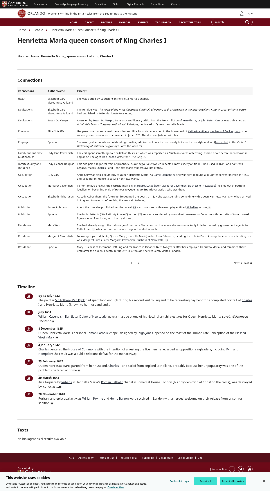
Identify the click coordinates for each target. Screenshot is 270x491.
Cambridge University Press (15, 4)
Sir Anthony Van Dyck (70, 300)
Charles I (101, 168)
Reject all (205, 481)
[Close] (264, 481)
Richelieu (192, 207)
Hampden (45, 354)
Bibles (116, 4)
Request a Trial (128, 457)
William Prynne (92, 398)
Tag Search (163, 22)
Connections (32, 91)
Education (100, 4)
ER (117, 196)
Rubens (66, 382)
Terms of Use (106, 457)
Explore (125, 22)
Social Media (185, 457)
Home (73, 22)
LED (200, 164)
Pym (229, 349)
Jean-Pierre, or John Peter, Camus (203, 120)
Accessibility (85, 457)
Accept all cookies (233, 481)
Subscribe (148, 457)
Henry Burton (119, 398)
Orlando (36, 13)
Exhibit (143, 22)
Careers (175, 4)
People (38, 30)
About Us (156, 4)
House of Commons (82, 349)
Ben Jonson (109, 157)
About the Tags (190, 22)
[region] (135, 481)
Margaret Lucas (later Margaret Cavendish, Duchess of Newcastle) (175, 185)
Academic (39, 4)
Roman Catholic (98, 333)
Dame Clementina (165, 175)
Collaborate (166, 457)
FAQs (71, 457)
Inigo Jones (145, 333)
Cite (200, 457)
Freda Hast (221, 142)
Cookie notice (115, 487)
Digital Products (135, 4)
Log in (249, 13)
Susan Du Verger (103, 120)
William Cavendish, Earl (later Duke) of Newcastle (72, 316)
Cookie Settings (179, 481)
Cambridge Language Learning (71, 4)
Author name (56, 91)
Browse (106, 22)
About (89, 22)
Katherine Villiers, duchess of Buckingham (214, 131)
